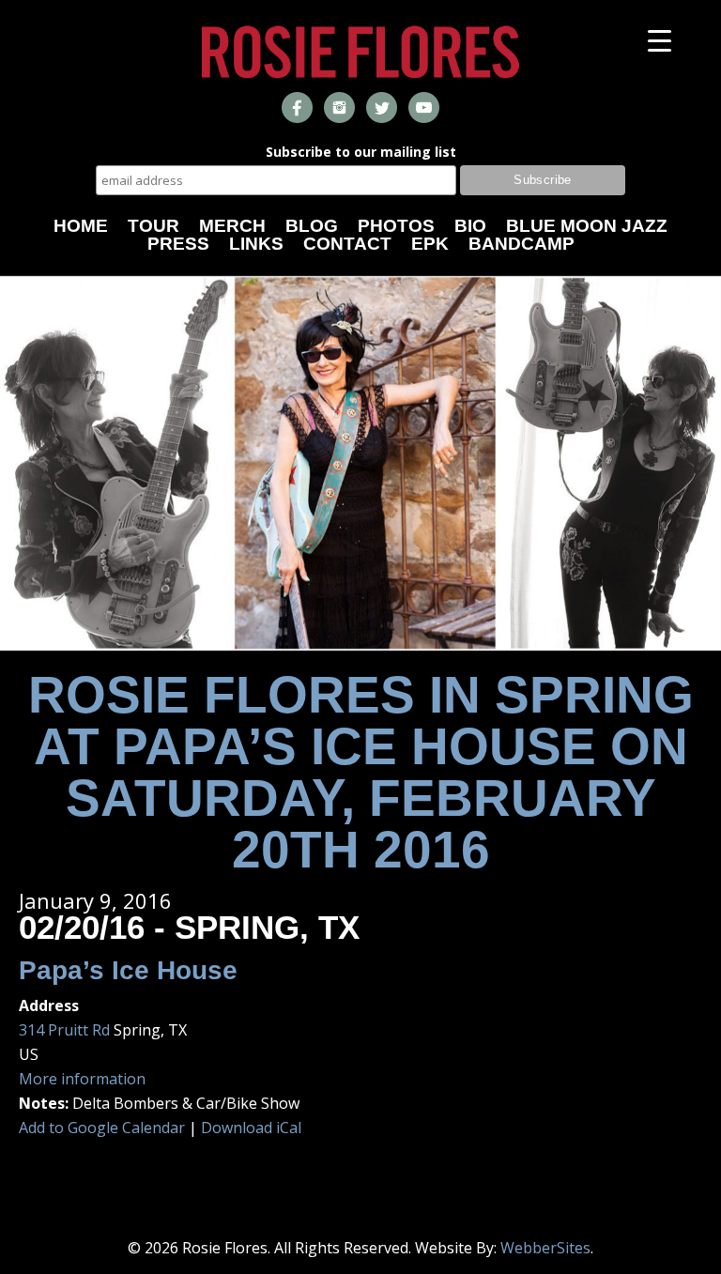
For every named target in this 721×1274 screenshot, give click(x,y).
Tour (153, 226)
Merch (232, 226)
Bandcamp (521, 243)
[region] (360, 464)
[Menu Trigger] (659, 40)
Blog (311, 226)
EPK (430, 243)
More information (82, 1078)
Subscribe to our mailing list (361, 153)
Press (178, 243)
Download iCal (251, 1127)
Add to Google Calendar (102, 1127)
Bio (470, 226)
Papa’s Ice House (128, 970)
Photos (396, 226)
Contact (347, 243)
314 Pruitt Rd (64, 1030)
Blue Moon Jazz (586, 226)
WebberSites (545, 1247)
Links (256, 243)
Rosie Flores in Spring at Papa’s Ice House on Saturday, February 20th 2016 (361, 772)
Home (81, 226)
